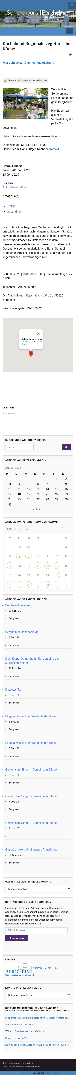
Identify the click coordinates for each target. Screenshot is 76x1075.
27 (19, 584)
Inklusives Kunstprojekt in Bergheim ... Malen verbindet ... (37, 1017)
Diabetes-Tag (13, 689)
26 (28, 499)
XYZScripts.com (51, 1073)
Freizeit (11, 205)
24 (56, 575)
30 (47, 584)
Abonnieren (17, 938)
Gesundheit (14, 211)
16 (47, 566)
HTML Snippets (25, 1073)
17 (56, 566)
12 (9, 566)
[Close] (38, 333)
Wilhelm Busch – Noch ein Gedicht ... (26, 1031)
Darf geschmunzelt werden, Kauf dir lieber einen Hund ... (37, 1044)
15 (38, 566)
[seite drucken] (70, 54)
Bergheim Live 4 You (18, 605)
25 (19, 499)
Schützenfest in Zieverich (19, 1024)
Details (24, 344)
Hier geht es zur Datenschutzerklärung (28, 62)
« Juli (36, 509)
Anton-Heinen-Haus (15, 187)
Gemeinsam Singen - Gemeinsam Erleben (31, 769)
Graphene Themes (31, 1066)
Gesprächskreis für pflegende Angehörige (31, 849)
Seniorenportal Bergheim (35, 12)
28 (28, 584)
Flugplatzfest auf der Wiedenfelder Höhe (30, 716)
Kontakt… (55, 149)
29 (38, 584)
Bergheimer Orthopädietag (22, 631)
